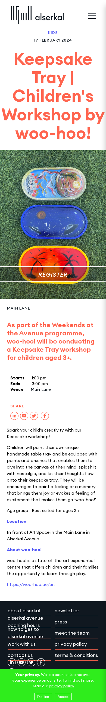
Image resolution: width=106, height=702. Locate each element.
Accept (63, 697)
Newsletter (67, 610)
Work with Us (22, 644)
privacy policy (61, 686)
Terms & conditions (76, 655)
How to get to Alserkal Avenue (25, 632)
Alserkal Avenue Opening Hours (25, 621)
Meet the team (72, 633)
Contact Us (20, 655)
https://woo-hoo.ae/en (31, 584)
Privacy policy (71, 644)
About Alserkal (24, 610)
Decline (43, 697)
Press (61, 622)
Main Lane (18, 308)
